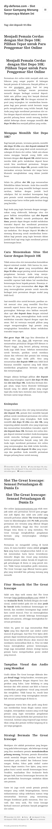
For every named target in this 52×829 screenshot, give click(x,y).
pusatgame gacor (22, 87)
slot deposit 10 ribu (21, 469)
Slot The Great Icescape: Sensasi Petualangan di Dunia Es (24, 484)
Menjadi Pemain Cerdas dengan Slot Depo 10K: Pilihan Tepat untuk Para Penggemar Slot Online (25, 42)
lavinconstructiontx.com (26, 508)
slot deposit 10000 (10, 819)
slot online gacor (10, 471)
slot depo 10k (24, 340)
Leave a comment (25, 471)
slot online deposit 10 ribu (38, 469)
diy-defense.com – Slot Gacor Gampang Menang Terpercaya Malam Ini (21, 9)
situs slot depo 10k (36, 467)
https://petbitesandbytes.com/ (25, 597)
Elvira (26, 817)
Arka (24, 467)
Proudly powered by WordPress (15, 826)
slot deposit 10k (23, 819)
